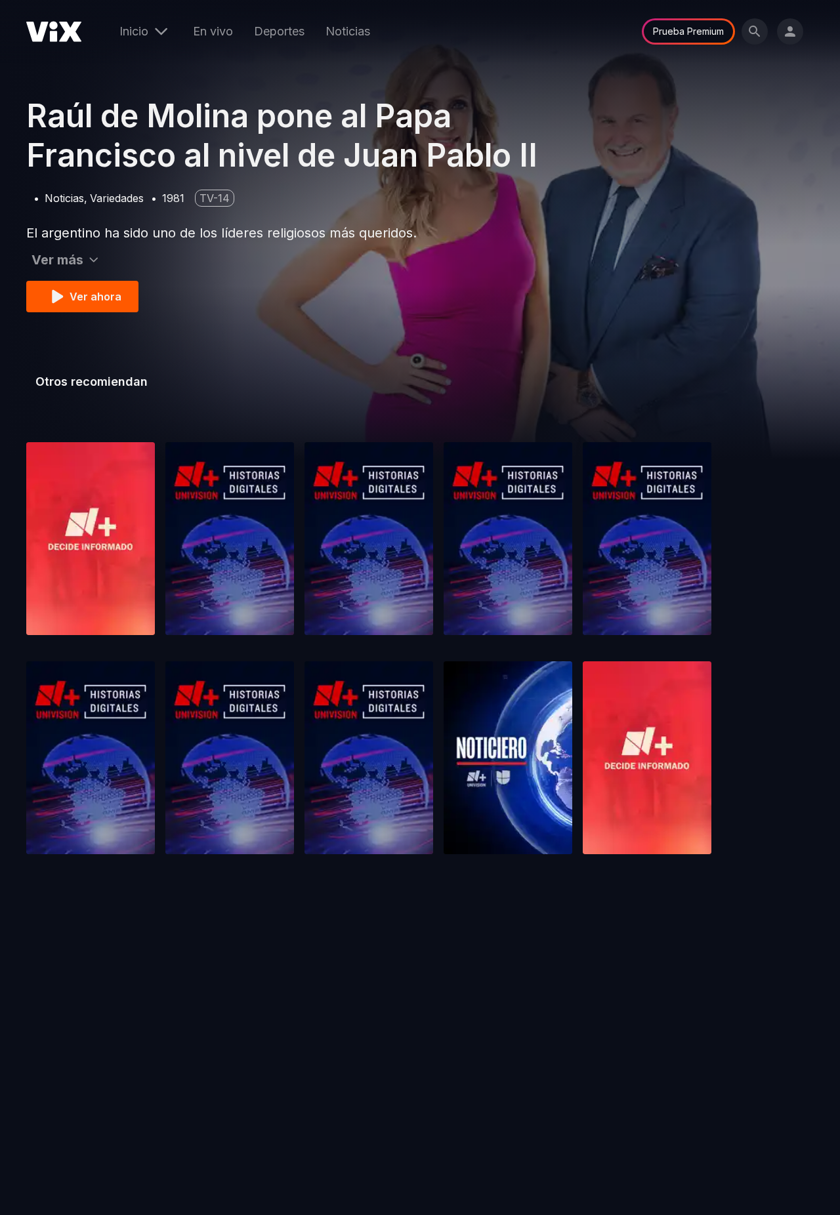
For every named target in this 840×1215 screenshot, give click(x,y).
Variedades (117, 198)
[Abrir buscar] (755, 31)
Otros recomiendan (91, 381)
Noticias (348, 31)
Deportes (279, 31)
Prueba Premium (688, 31)
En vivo (213, 31)
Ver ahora (95, 296)
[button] (90, 538)
